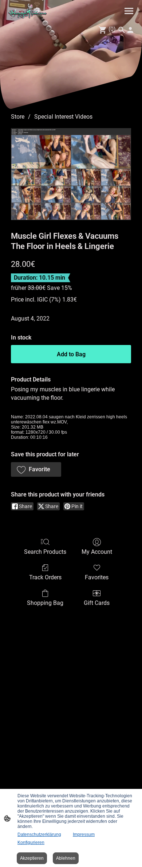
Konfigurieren (30, 842)
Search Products (45, 551)
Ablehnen (65, 858)
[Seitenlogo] (28, 11)
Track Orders (45, 577)
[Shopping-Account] (130, 30)
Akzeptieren (32, 858)
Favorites (97, 577)
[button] (36, 469)
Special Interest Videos (63, 116)
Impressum (84, 834)
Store (17, 116)
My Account (97, 551)
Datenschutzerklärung (39, 834)
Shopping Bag (45, 602)
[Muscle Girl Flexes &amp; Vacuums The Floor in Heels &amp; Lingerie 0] (71, 174)
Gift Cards (97, 602)
